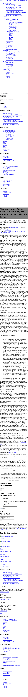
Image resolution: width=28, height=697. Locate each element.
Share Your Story (7, 192)
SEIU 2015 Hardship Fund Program (11, 124)
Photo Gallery (6, 185)
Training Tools (6, 172)
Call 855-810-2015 (4, 592)
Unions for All (6, 157)
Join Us (5, 107)
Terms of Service (7, 647)
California (13, 231)
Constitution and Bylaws (9, 170)
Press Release (8, 230)
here (10, 452)
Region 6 (5, 147)
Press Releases (6, 181)
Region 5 (5, 146)
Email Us (2, 613)
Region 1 (5, 141)
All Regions (8, 231)
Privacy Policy (6, 650)
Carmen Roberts (10, 137)
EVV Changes (6, 167)
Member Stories (6, 184)
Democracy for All (7, 159)
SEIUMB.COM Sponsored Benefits (11, 119)
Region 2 (5, 142)
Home (4, 106)
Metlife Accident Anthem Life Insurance (12, 115)
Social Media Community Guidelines (11, 648)
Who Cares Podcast (7, 180)
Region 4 (5, 145)
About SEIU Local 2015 (9, 130)
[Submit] (1, 490)
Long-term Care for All (8, 160)
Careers (5, 195)
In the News (6, 182)
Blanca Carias (9, 139)
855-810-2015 (3, 611)
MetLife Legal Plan (7, 117)
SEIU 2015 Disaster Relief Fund (10, 123)
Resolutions (6, 171)
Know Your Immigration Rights (10, 166)
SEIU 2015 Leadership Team (10, 131)
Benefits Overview (7, 113)
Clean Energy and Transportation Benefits (13, 121)
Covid (18, 231)
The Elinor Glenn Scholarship (10, 120)
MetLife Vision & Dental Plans (10, 116)
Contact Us (5, 150)
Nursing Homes (6, 232)
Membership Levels (7, 168)
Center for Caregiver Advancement (11, 174)
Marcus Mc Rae (10, 135)
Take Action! (6, 194)
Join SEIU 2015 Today (5, 566)
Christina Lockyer (10, 138)
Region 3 (5, 143)
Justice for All (6, 156)
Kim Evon (8, 134)
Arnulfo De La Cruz (11, 132)
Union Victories (6, 149)
